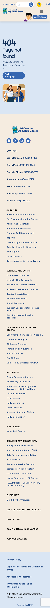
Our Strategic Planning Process (23, 219)
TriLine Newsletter (16, 394)
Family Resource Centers (20, 377)
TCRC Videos (13, 398)
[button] (42, 12)
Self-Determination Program (24, 510)
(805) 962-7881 (30, 158)
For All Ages (13, 358)
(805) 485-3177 (23, 186)
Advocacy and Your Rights (20, 412)
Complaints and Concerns (23, 529)
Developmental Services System (23, 261)
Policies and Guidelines (19, 228)
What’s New (13, 427)
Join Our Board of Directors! (21, 247)
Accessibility (9, 4)
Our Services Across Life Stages (22, 329)
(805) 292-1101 (23, 201)
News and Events (16, 431)
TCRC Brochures (15, 403)
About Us (12, 210)
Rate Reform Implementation (22, 455)
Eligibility (13, 495)
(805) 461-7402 (27, 179)
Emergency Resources (18, 382)
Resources (13, 372)
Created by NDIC (25, 605)
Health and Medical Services (22, 285)
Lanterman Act (14, 256)
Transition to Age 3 (17, 340)
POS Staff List (14, 460)
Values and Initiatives (18, 224)
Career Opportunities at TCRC (23, 242)
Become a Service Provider (21, 464)
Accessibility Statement (19, 577)
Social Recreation (16, 303)
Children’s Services (17, 344)
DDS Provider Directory (19, 474)
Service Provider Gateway (22, 441)
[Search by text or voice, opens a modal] (25, 4)
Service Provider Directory (21, 469)
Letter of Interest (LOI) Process (23, 478)
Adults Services (15, 353)
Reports (11, 238)
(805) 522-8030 (26, 193)
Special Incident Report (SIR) (22, 450)
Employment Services (18, 275)
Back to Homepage (10, 75)
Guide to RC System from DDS (23, 363)
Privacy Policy (14, 560)
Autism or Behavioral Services (22, 289)
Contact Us (13, 519)
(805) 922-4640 (27, 165)
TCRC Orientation (16, 417)
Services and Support (20, 271)
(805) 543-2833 (31, 172)
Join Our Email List (18, 539)
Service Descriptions (18, 294)
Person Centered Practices (21, 215)
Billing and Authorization (20, 446)
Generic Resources (17, 299)
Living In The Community (19, 280)
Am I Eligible (13, 252)
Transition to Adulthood (19, 349)
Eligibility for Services (19, 500)
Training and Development (20, 233)
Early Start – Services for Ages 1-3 (25, 335)
